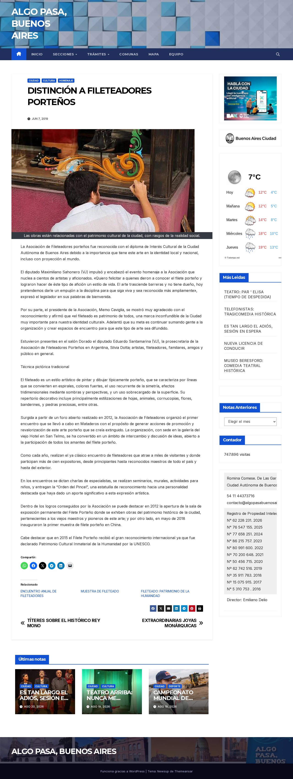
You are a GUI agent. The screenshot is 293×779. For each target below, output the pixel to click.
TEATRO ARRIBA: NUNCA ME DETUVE (109, 698)
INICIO (37, 54)
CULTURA (49, 80)
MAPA (154, 54)
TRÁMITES (97, 54)
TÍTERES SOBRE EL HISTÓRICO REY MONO (63, 623)
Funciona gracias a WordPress (123, 771)
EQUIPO (176, 54)
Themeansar (183, 771)
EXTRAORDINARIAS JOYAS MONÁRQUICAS (169, 623)
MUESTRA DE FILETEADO (100, 591)
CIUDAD (34, 80)
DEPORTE (174, 686)
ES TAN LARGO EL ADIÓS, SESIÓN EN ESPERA (44, 698)
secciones (64, 54)
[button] (278, 54)
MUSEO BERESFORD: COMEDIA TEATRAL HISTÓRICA (243, 365)
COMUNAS (128, 54)
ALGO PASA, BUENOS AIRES (38, 23)
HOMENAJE (66, 80)
